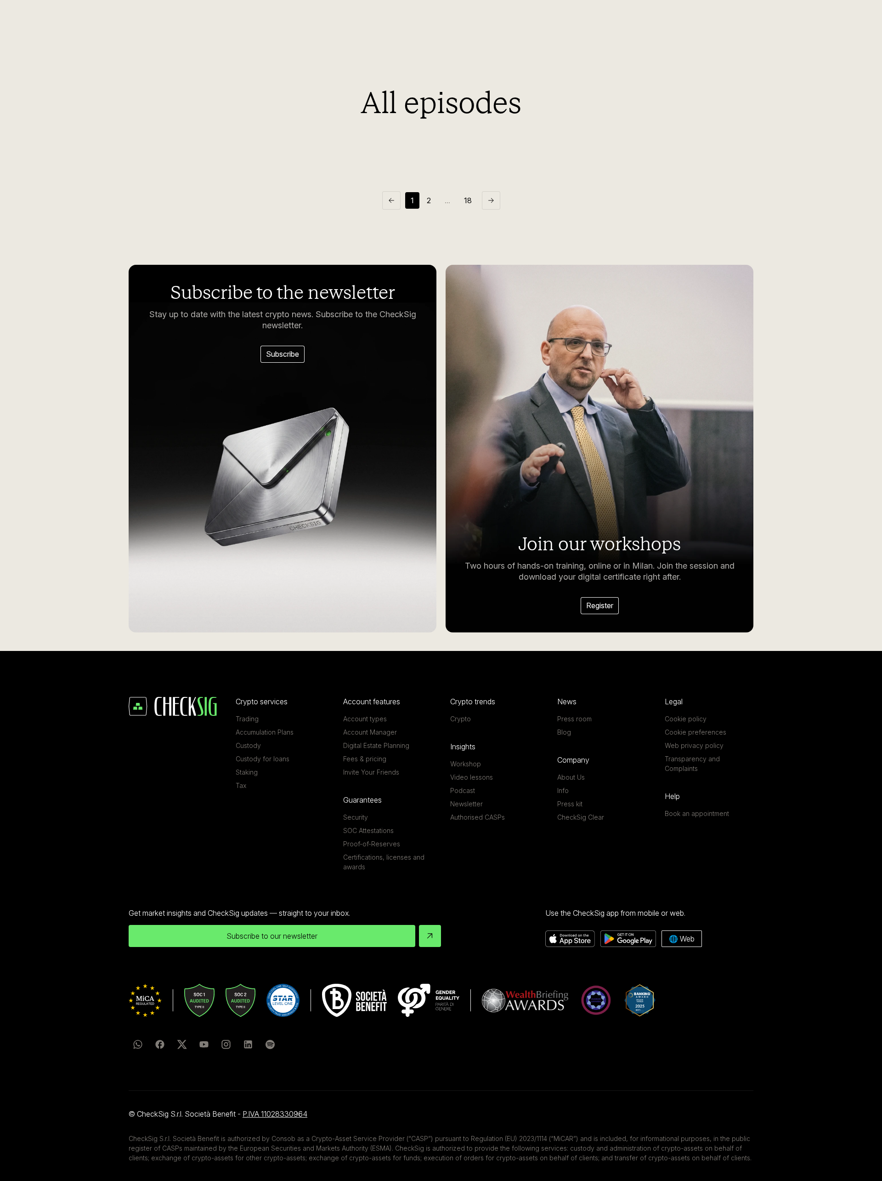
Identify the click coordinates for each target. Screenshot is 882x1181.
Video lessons (471, 777)
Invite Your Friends (371, 772)
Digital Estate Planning (376, 745)
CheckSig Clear (580, 817)
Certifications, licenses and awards (383, 862)
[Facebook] (160, 1044)
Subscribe (282, 354)
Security (355, 817)
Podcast (462, 790)
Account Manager (370, 732)
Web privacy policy (694, 745)
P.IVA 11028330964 (275, 1113)
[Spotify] (270, 1044)
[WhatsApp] (138, 1044)
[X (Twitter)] (182, 1044)
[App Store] (570, 938)
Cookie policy (686, 719)
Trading (247, 719)
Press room (574, 719)
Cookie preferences (695, 732)
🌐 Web (682, 938)
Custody (248, 745)
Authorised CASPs (477, 817)
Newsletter (466, 804)
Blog (564, 732)
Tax (241, 785)
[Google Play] (628, 938)
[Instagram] (226, 1044)
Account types (365, 719)
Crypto (460, 719)
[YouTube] (204, 1044)
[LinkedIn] (248, 1044)
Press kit (569, 804)
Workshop (465, 764)
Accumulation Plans (265, 732)
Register (599, 605)
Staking (247, 772)
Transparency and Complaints (692, 763)
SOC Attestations (368, 830)
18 (468, 200)
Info (563, 790)
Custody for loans (262, 759)
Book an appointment (697, 813)
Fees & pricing (364, 759)
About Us (571, 777)
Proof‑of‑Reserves (371, 844)
